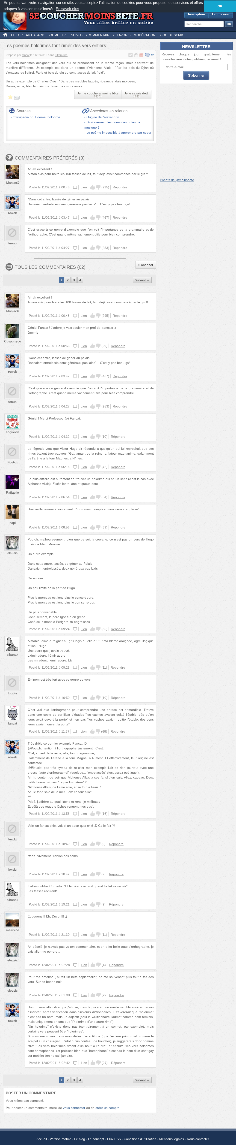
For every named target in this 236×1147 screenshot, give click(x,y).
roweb (12, 213)
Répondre (120, 187)
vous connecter (74, 1108)
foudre (12, 693)
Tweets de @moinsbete (177, 180)
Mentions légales (171, 1139)
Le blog (79, 1139)
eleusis (12, 553)
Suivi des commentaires (92, 35)
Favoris (123, 35)
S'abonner (145, 265)
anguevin (12, 432)
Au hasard (35, 35)
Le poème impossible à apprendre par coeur (118, 132)
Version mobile (60, 1139)
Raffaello (12, 492)
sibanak (12, 654)
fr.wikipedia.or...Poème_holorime (36, 117)
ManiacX (12, 182)
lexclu (12, 839)
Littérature (61, 55)
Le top (17, 35)
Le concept (96, 1139)
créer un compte (107, 1108)
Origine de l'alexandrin (102, 117)
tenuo (12, 243)
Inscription (196, 14)
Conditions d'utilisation (140, 1139)
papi (12, 523)
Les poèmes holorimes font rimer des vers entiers (55, 45)
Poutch (12, 462)
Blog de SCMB (171, 35)
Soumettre (57, 35)
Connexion (220, 14)
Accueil (41, 1139)
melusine (12, 930)
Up (92, 187)
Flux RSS (114, 1139)
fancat (26, 55)
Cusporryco (12, 341)
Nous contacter (198, 1139)
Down (98, 187)
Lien (84, 187)
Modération (144, 35)
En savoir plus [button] (67, 9)
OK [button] (220, 6)
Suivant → (142, 280)
